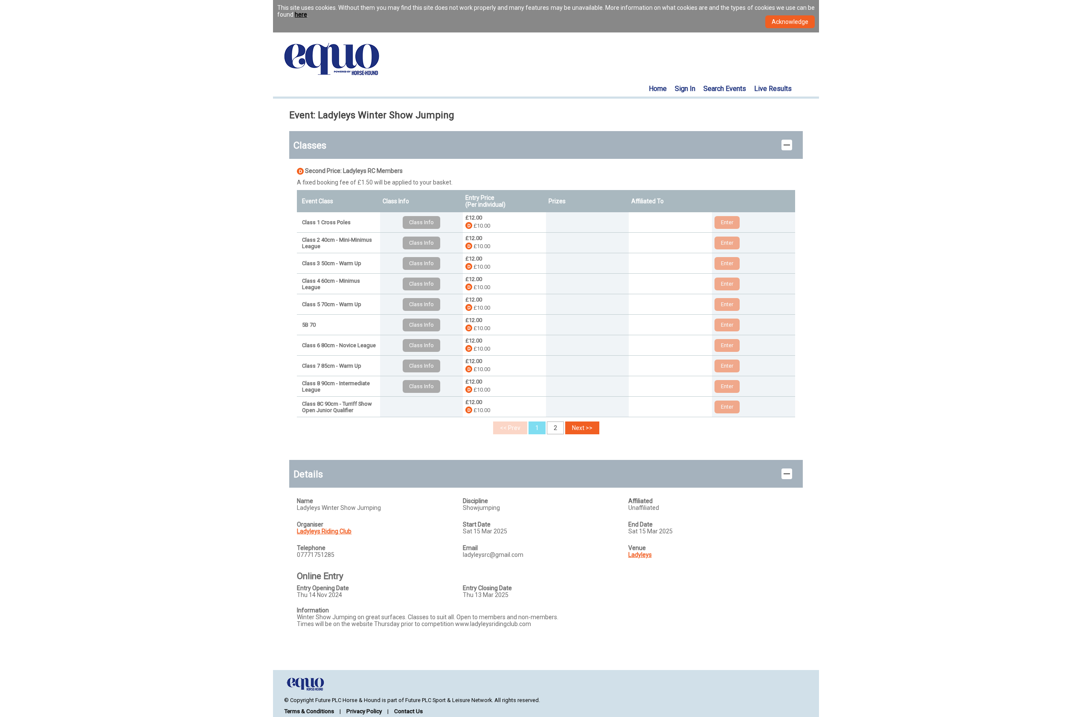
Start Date (477, 524)
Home (658, 89)
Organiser (310, 524)
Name (305, 501)
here (301, 14)
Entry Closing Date (487, 588)
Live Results (773, 89)
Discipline (475, 501)
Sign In (685, 89)
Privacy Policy (364, 711)
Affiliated (640, 501)
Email (470, 547)
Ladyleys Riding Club (324, 531)
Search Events (724, 89)
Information (313, 610)
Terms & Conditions (309, 711)
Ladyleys (640, 554)
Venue (637, 547)
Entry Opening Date (323, 588)
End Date (640, 524)
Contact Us (408, 711)
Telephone (311, 547)
